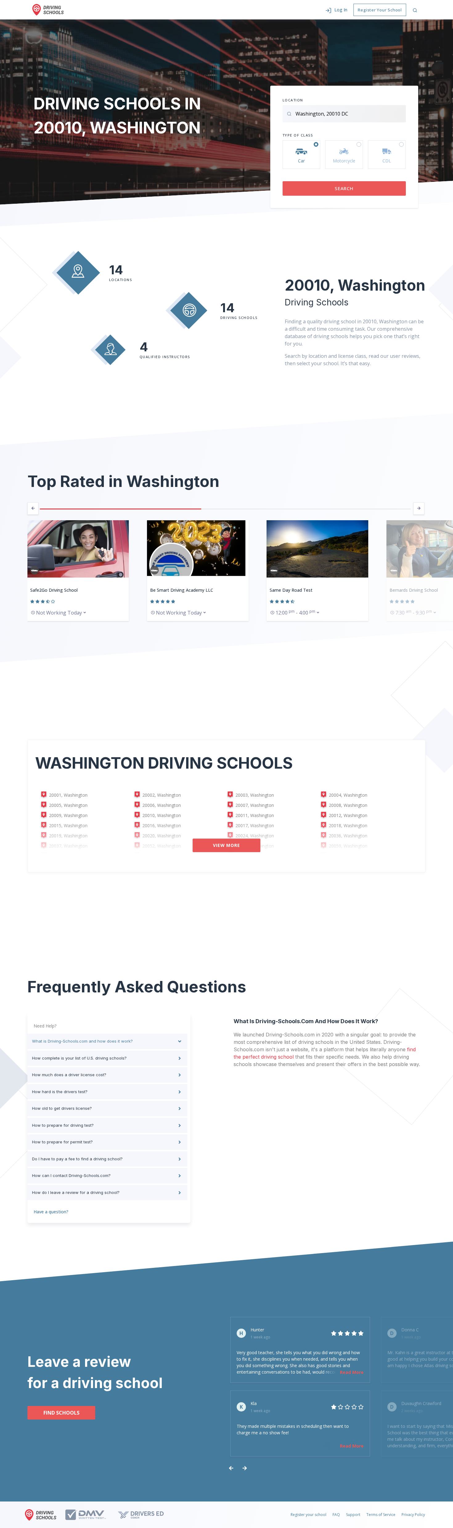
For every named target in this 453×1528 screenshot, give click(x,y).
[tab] (107, 1041)
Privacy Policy (413, 1514)
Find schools (61, 1412)
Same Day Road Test (291, 590)
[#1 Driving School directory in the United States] (48, 9)
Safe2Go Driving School (54, 590)
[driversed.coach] (146, 1515)
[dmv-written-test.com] (91, 1515)
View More (226, 845)
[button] (336, 10)
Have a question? (51, 1212)
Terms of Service (380, 1514)
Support (353, 1514)
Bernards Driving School (414, 590)
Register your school (308, 1514)
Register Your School (380, 10)
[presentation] (33, 508)
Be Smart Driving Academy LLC (181, 590)
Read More (352, 1372)
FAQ (336, 1514)
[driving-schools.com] (42, 1515)
